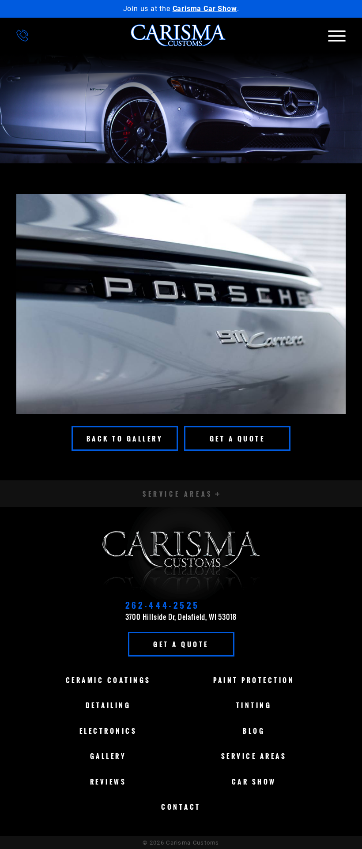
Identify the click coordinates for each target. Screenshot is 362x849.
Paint (253, 680)
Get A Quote (237, 438)
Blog (254, 731)
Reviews (108, 781)
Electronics (108, 731)
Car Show (254, 781)
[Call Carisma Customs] (22, 36)
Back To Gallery (125, 438)
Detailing (108, 705)
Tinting (254, 705)
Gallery (108, 756)
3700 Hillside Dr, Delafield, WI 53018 (181, 616)
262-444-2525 (162, 605)
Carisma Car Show (205, 8)
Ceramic (108, 680)
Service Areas (254, 756)
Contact (181, 806)
